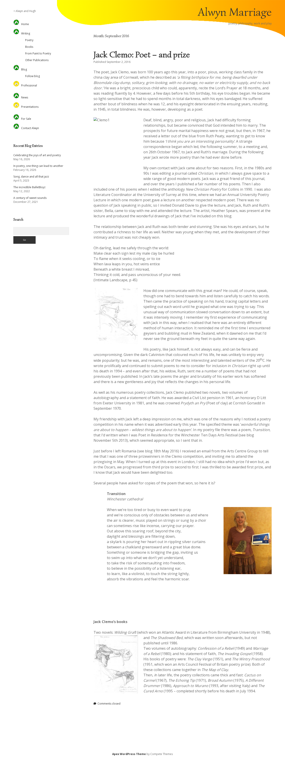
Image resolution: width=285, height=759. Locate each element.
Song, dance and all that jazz (31, 176)
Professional (29, 85)
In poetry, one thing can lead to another (38, 166)
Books (29, 47)
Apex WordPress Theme (129, 754)
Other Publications (37, 60)
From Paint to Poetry (38, 53)
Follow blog (32, 76)
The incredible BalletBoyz (29, 187)
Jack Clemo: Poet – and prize (142, 54)
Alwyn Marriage (235, 12)
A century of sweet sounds (30, 198)
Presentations (30, 107)
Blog (24, 69)
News (24, 97)
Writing (25, 33)
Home (25, 24)
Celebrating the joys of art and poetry (37, 155)
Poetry (29, 40)
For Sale (26, 119)
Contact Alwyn (30, 128)
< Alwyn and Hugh (24, 11)
